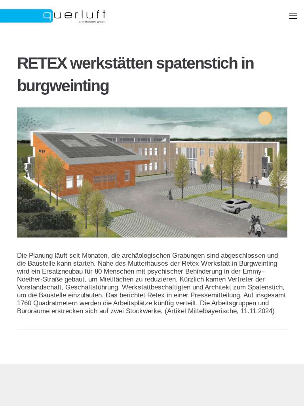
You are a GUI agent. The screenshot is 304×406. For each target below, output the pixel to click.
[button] (293, 16)
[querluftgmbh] (85, 16)
